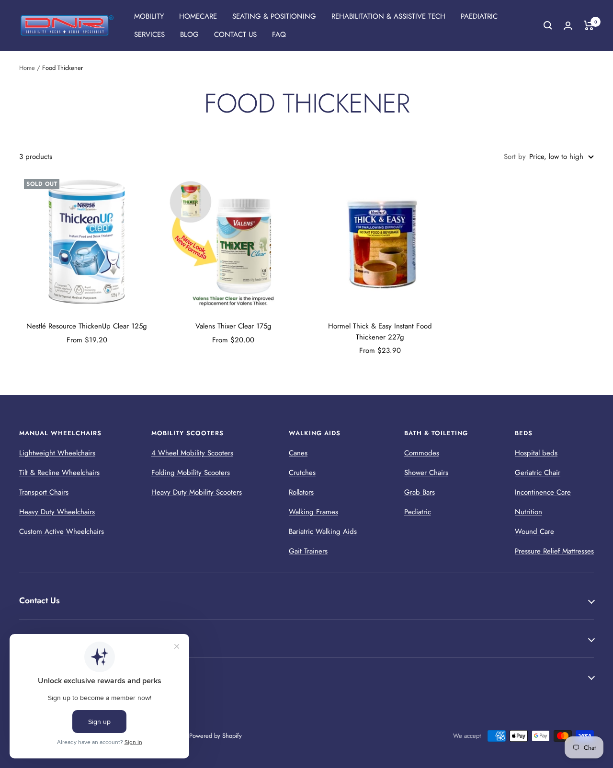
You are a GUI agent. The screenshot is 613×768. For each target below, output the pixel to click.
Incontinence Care (543, 492)
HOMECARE (198, 16)
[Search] (548, 25)
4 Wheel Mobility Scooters (192, 453)
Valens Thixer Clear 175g (233, 326)
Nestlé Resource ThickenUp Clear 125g (86, 326)
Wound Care (534, 531)
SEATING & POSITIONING (274, 16)
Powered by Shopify (215, 735)
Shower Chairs (426, 472)
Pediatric (417, 512)
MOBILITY (149, 16)
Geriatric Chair (537, 472)
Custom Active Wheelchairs (61, 531)
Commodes (421, 453)
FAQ (279, 34)
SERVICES (149, 34)
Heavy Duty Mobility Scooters (196, 492)
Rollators (301, 492)
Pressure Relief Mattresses (554, 551)
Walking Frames (313, 512)
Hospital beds (536, 453)
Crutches (302, 472)
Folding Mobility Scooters (190, 472)
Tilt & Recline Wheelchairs (59, 472)
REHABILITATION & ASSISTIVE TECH (388, 16)
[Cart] (589, 25)
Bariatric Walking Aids (323, 531)
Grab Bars (419, 492)
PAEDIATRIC (479, 16)
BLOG (189, 34)
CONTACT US (235, 34)
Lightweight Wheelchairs (57, 453)
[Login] (568, 26)
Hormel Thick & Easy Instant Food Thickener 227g (380, 331)
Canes (298, 453)
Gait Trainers (308, 551)
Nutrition (528, 512)
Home (27, 67)
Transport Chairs (43, 492)
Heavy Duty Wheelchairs (57, 512)
